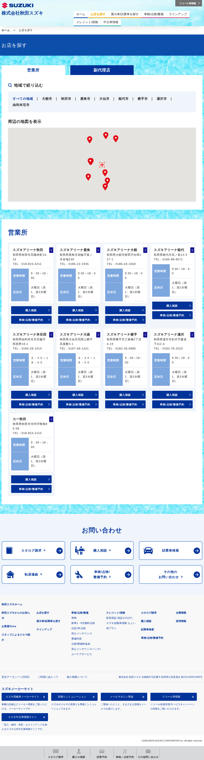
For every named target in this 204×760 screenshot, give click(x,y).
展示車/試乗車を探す (48, 621)
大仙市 (104, 98)
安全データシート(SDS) (15, 676)
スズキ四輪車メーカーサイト (22, 696)
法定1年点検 (78, 628)
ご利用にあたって (48, 676)
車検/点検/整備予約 (31, 319)
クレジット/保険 (115, 612)
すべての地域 (23, 98)
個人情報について (77, 676)
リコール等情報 (171, 696)
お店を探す (42, 612)
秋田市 (66, 98)
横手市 (143, 98)
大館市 (47, 98)
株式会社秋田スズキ (22, 13)
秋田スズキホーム (12, 604)
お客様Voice (9, 626)
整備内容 (76, 638)
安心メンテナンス (81, 633)
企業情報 (181, 612)
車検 (73, 617)
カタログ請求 (149, 612)
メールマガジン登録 (121, 696)
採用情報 (181, 621)
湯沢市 (162, 98)
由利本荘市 (21, 105)
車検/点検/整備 (79, 612)
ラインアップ (44, 629)
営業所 (33, 70)
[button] (116, 139)
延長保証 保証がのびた (119, 617)
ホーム (6, 30)
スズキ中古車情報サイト (22, 717)
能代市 (124, 98)
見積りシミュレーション (72, 696)
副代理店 (102, 70)
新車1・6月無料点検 (83, 623)
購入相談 (31, 310)
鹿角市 (85, 98)
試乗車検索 (147, 629)
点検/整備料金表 (80, 643)
